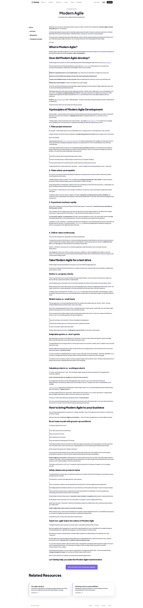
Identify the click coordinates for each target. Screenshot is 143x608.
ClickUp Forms (77, 291)
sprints (112, 353)
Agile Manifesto (106, 62)
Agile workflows (53, 387)
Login (103, 2)
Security (97, 605)
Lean (79, 94)
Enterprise (79, 2)
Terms (109, 605)
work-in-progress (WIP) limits (71, 141)
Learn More (34, 592)
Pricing (72, 2)
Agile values (87, 66)
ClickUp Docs (78, 223)
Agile (96, 115)
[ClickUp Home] (35, 2)
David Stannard (91, 121)
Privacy (103, 605)
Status (90, 605)
